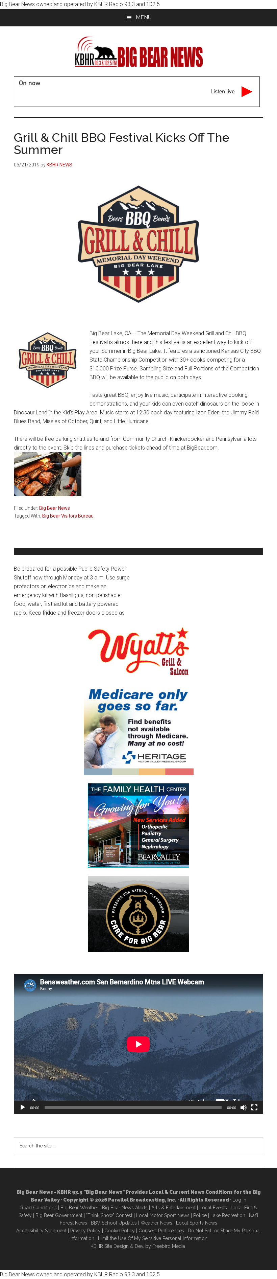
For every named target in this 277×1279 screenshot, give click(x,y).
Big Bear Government (58, 1215)
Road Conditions (38, 1207)
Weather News (156, 1223)
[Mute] (243, 1107)
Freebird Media (168, 1246)
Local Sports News (196, 1223)
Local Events (213, 1207)
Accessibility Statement (41, 1230)
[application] (138, 1044)
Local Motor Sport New (161, 1215)
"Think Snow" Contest (109, 1215)
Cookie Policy (119, 1230)
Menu (144, 17)
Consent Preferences (161, 1230)
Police (200, 1215)
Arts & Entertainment (173, 1207)
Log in (239, 1200)
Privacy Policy (85, 1230)
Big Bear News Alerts (125, 1207)
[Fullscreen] (254, 1107)
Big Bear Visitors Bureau (68, 516)
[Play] (22, 1107)
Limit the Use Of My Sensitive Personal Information (152, 1238)
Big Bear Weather (79, 1207)
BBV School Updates (114, 1223)
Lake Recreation (227, 1215)
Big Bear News (54, 508)
